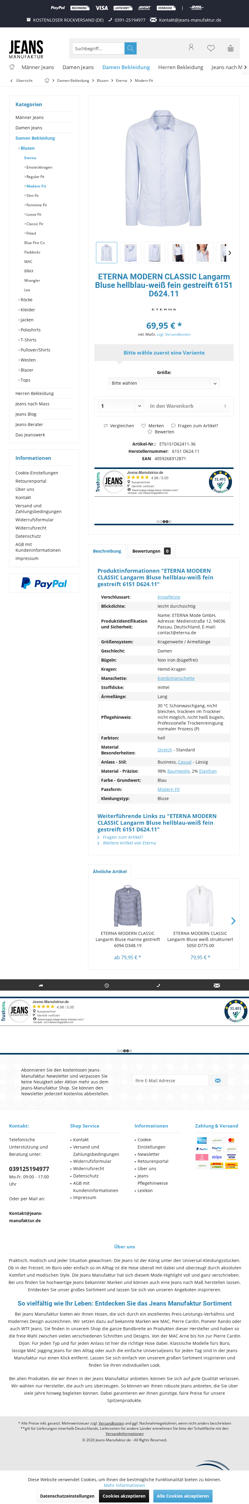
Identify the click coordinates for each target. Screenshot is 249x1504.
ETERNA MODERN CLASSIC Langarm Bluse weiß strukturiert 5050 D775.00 (200, 939)
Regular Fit (35, 176)
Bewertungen (150, 551)
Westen (27, 360)
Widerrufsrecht (30, 528)
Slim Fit (32, 195)
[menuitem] (231, 48)
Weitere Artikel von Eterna (129, 843)
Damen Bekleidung (35, 138)
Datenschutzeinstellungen (67, 1496)
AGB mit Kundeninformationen (38, 547)
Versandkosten (111, 1423)
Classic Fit (34, 223)
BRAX (28, 271)
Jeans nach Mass (32, 404)
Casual (185, 762)
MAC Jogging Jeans (46, 1350)
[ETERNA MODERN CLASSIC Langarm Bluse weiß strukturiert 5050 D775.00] (200, 906)
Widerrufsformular (34, 520)
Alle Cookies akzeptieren (183, 1496)
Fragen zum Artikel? (197, 425)
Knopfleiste (169, 597)
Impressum (27, 558)
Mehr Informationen (124, 1485)
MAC (27, 261)
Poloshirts (30, 330)
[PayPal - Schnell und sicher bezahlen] (44, 583)
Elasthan (208, 771)
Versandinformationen (125, 1433)
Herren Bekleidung (34, 393)
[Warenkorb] (231, 51)
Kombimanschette (176, 678)
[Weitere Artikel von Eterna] (164, 310)
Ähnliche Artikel (110, 871)
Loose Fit (33, 214)
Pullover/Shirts (34, 350)
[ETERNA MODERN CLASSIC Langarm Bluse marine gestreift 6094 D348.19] (127, 906)
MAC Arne (179, 1336)
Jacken (26, 320)
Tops (24, 380)
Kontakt (23, 497)
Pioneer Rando (216, 1321)
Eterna (29, 157)
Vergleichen (121, 425)
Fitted (31, 233)
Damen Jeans (28, 128)
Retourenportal (30, 481)
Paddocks (31, 252)
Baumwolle (178, 771)
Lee (26, 289)
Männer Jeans (29, 117)
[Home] (11, 67)
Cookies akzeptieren (124, 1496)
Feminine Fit (36, 205)
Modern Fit (36, 186)
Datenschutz (28, 536)
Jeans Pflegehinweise (153, 1179)
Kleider (27, 310)
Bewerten (164, 432)
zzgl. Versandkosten (173, 334)
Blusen (27, 148)
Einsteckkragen (39, 167)
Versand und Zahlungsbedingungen (38, 508)
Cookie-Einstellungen (36, 473)
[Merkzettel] (211, 51)
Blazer (26, 370)
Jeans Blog (25, 414)
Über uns (24, 489)
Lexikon (145, 1190)
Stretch (165, 750)
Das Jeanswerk (30, 435)
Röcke (25, 300)
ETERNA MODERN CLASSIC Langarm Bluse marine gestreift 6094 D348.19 (128, 939)
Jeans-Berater (29, 424)
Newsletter (149, 1154)
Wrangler (31, 280)
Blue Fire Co (34, 242)
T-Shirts (27, 340)
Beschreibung (107, 551)
